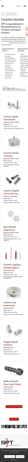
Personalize (20, 456)
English (18, 6)
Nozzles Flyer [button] (14, 419)
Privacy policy (14, 460)
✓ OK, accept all (9, 456)
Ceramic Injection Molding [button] (14, 406)
